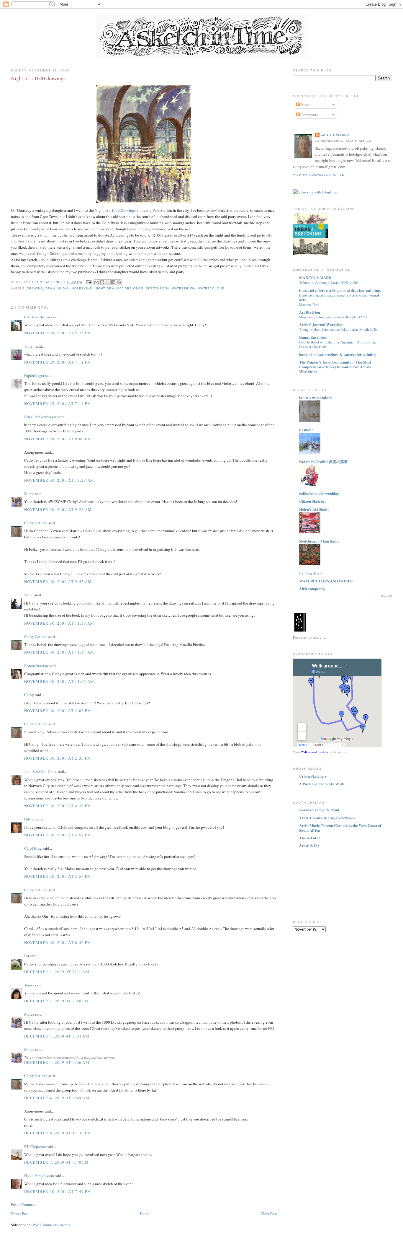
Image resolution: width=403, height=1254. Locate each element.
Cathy (29, 694)
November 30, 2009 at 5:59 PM (57, 876)
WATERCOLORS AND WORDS (326, 581)
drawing (35, 288)
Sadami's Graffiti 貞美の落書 (323, 461)
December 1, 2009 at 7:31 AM (56, 971)
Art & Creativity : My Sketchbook (327, 817)
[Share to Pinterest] (119, 282)
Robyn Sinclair (36, 665)
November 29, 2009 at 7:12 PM (57, 362)
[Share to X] (108, 282)
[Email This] (96, 282)
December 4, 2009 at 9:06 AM (56, 1062)
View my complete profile (318, 174)
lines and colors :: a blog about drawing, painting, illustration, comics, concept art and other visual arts (340, 294)
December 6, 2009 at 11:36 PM (57, 1133)
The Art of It (309, 838)
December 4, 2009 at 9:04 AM (56, 1036)
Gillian (29, 819)
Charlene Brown (37, 317)
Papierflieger (34, 375)
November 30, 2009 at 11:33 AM (59, 623)
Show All (386, 596)
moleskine (82, 288)
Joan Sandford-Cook (40, 771)
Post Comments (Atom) (51, 1224)
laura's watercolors (315, 397)
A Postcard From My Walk (321, 783)
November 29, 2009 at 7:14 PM (57, 403)
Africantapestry (312, 588)
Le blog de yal (311, 573)
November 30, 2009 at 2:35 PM (57, 758)
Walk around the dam (314, 752)
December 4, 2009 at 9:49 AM (56, 1097)
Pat (26, 955)
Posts (304, 104)
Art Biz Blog (309, 312)
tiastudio (306, 429)
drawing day (57, 288)
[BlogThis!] (102, 282)
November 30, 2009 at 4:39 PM (57, 805)
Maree (29, 493)
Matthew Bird (309, 304)
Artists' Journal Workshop (321, 324)
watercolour (211, 288)
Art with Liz (309, 845)
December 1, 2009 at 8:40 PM (56, 1001)
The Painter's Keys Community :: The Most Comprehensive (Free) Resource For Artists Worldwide (335, 366)
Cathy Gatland (35, 522)
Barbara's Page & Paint (319, 809)
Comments (309, 114)
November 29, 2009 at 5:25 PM (57, 333)
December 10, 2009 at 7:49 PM (57, 1191)
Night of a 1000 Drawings (115, 210)
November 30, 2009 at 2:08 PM (57, 710)
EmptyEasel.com (313, 337)
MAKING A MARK (315, 277)
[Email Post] (88, 282)
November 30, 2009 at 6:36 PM (57, 942)
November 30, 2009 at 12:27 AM (59, 480)
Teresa (29, 985)
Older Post (269, 1213)
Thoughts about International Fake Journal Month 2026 (338, 329)
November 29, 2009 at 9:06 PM (57, 439)
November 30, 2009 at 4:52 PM (57, 835)
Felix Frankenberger (40, 416)
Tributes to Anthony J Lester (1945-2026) (328, 282)
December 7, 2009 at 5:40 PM (56, 1162)
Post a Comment (24, 1204)
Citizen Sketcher (312, 501)
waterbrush (184, 288)
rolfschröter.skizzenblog (319, 493)
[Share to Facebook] (113, 282)
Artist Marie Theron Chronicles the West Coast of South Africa (340, 828)
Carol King (33, 848)
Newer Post (20, 1213)
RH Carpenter (35, 1146)
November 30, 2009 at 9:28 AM (58, 509)
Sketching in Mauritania (319, 541)
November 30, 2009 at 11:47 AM (59, 652)
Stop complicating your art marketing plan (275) (333, 317)
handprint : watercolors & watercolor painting (337, 354)
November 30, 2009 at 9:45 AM (58, 581)
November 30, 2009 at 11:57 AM (59, 681)
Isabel (29, 594)
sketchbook (158, 288)
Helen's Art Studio (314, 509)
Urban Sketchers (313, 776)
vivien (29, 346)
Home (144, 1213)
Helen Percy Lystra (39, 1175)
